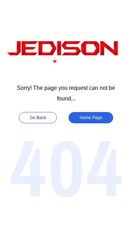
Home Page (91, 117)
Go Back (38, 117)
